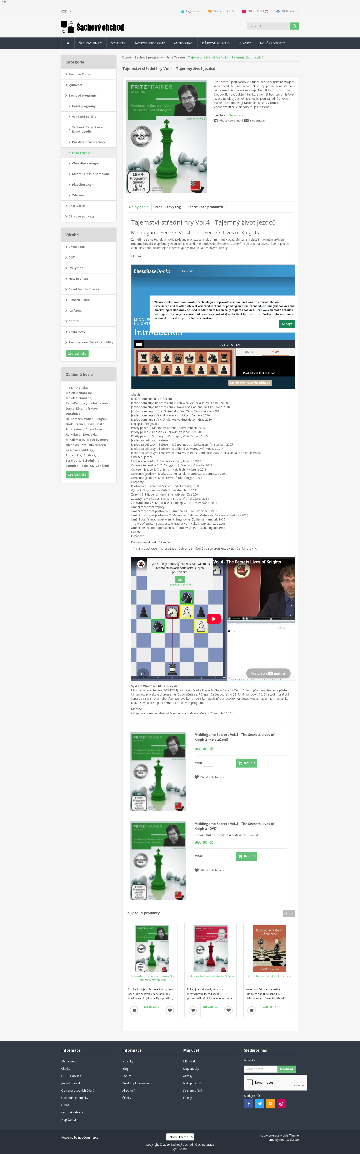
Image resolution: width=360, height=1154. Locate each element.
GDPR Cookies (71, 1076)
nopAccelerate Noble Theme (279, 1135)
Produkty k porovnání (136, 1083)
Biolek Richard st (79, 398)
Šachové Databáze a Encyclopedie (87, 129)
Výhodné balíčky (84, 117)
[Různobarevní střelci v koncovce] (269, 948)
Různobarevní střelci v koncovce (269, 976)
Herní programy (84, 106)
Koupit (249, 763)
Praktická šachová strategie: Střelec (211, 976)
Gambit (74, 321)
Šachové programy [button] (149, 43)
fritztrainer (75, 429)
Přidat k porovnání (231, 120)
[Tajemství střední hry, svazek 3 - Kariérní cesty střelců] (151, 948)
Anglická (82, 388)
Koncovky (90, 434)
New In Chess (79, 279)
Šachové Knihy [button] (90, 43)
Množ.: (199, 763)
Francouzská (85, 424)
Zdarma (78, 195)
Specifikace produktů (205, 207)
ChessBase (235, 115)
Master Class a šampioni (90, 174)
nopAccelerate (289, 1140)
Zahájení (102, 466)
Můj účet (189, 1061)
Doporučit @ (258, 120)
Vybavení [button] (118, 43)
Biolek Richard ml (79, 393)
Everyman (76, 268)
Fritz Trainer (81, 153)
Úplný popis (138, 207)
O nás (65, 1105)
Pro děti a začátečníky (88, 142)
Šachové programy (83, 95)
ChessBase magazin (87, 163)
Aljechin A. (129, 1090)
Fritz (101, 424)
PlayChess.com (83, 184)
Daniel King (75, 408)
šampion (72, 466)
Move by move (98, 440)
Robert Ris (74, 455)
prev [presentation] (286, 913)
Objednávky (191, 1069)
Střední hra (91, 460)
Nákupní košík (192, 1083)
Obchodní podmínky (74, 1098)
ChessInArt (77, 332)
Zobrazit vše (77, 353)
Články (245, 43)
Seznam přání (192, 1090)
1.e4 (69, 388)
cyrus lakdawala (96, 403)
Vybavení (75, 85)
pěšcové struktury (80, 450)
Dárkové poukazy (216, 43)
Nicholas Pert (76, 445)
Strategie (73, 460)
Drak (70, 424)
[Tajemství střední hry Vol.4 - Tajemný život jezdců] (167, 136)
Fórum (126, 1076)
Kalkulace (73, 434)
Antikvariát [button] (183, 43)
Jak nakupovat (70, 1083)
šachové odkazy (72, 1112)
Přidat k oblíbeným (212, 777)
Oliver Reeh (98, 445)
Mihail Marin (75, 440)
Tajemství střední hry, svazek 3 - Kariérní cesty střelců (152, 978)
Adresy (187, 1076)
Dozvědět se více (180, 585)
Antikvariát (77, 206)
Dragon (102, 419)
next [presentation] (292, 913)
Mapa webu (69, 1061)
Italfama (75, 310)
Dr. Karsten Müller (80, 419)
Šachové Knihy (79, 74)
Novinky (127, 1061)
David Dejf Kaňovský (84, 289)
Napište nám (70, 1120)
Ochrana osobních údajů (77, 1090)
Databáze (73, 414)
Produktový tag (168, 207)
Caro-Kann (74, 403)
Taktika (87, 466)
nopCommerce (88, 1137)
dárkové (92, 408)
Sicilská (90, 455)
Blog (125, 1069)
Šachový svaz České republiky (91, 342)
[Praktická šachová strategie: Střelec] (210, 948)
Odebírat (286, 1069)
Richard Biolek (79, 300)
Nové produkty (272, 43)
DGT (72, 257)
